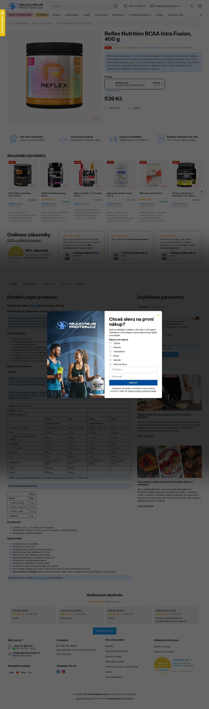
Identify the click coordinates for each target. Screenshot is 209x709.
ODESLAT (133, 382)
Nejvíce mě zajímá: (118, 339)
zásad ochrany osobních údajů (142, 391)
